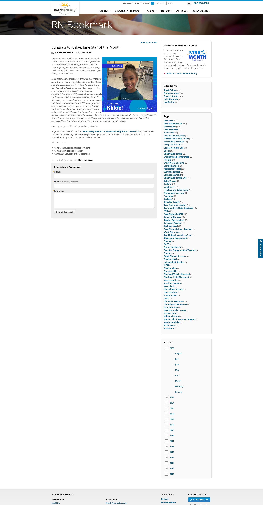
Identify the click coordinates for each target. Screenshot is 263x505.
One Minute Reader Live (175, 178)
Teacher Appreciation (174, 220)
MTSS (166, 265)
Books (167, 150)
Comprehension (171, 166)
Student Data (170, 313)
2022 (172, 414)
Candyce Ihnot (171, 292)
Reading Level (170, 259)
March (178, 381)
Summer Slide (170, 271)
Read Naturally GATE (173, 214)
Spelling (167, 184)
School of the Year (172, 217)
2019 (172, 430)
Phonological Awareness (175, 304)
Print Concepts (171, 307)
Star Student (170, 126)
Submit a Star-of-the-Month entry (181, 73)
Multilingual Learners (174, 193)
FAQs (166, 211)
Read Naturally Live (173, 123)
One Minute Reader (173, 153)
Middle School (170, 295)
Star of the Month (172, 247)
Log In (161, 3)
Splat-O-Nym (170, 181)
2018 (172, 435)
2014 (172, 457)
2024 (172, 403)
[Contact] (260, 248)
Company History (172, 144)
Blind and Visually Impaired (177, 274)
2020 (172, 424)
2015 (172, 452)
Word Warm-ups (171, 232)
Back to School (171, 226)
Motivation (169, 132)
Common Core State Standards (178, 208)
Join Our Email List (199, 499)
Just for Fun (169, 102)
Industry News (171, 99)
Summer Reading (172, 172)
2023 (172, 408)
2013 (172, 463)
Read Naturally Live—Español (177, 229)
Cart (145, 3)
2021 (172, 419)
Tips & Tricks (170, 90)
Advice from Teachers (174, 141)
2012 (172, 468)
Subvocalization (171, 316)
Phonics (167, 159)
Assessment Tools (172, 169)
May (177, 370)
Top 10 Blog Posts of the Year (177, 235)
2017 (172, 441)
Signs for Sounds (172, 202)
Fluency (167, 241)
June (177, 364)
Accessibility (169, 286)
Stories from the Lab (173, 147)
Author (57, 172)
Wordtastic (169, 328)
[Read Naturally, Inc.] (65, 8)
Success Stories (86, 160)
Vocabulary (169, 187)
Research (165, 10)
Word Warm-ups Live (174, 162)
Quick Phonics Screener (175, 256)
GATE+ (167, 244)
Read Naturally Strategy (175, 310)
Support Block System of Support (179, 319)
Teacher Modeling (172, 322)
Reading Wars (170, 268)
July (177, 359)
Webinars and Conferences (176, 156)
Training (149, 10)
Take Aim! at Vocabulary (175, 205)
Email (66, 181)
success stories (171, 280)
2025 (172, 397)
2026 (172, 348)
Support (129, 3)
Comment (59, 191)
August (178, 353)
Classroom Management (175, 238)
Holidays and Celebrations (176, 190)
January (178, 392)
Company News (171, 93)
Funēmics (168, 196)
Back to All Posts (149, 42)
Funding (167, 253)
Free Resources (171, 129)
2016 (172, 446)
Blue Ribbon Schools (173, 289)
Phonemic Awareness (174, 301)
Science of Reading (172, 223)
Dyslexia (168, 199)
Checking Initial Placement (176, 277)
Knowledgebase (201, 10)
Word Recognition (172, 283)
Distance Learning (172, 175)
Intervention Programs (126, 10)
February (179, 386)
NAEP (166, 298)
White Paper (169, 325)
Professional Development (176, 138)
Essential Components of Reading (179, 250)
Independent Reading (174, 262)
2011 (172, 474)
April (177, 375)
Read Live (103, 10)
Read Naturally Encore (174, 135)
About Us (181, 10)
